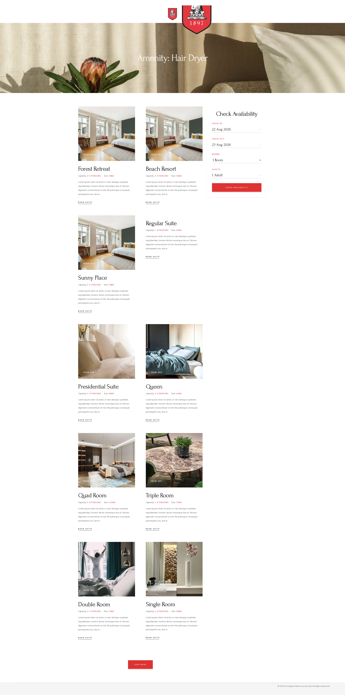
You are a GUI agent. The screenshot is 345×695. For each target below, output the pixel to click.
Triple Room (160, 495)
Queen (154, 386)
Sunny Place (92, 277)
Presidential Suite (98, 386)
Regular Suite (161, 223)
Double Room (94, 604)
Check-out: (218, 138)
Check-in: (217, 123)
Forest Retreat (94, 168)
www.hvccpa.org (49, 4)
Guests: (216, 169)
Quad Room (92, 495)
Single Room (160, 604)
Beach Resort (161, 168)
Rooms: (216, 154)
